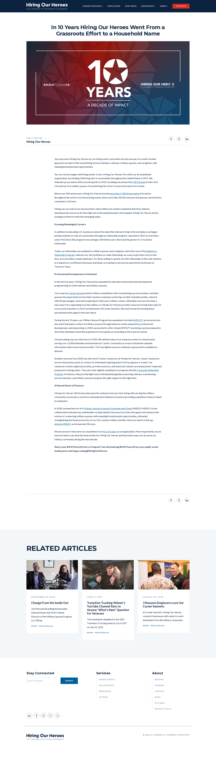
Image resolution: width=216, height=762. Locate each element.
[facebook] (36, 715)
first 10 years (109, 431)
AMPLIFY (138, 320)
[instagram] (43, 715)
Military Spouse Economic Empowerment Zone (107, 408)
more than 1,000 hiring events (124, 193)
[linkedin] (29, 715)
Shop (158, 697)
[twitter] (57, 715)
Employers (114, 6)
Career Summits (77, 293)
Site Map (160, 703)
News (163, 6)
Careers (159, 685)
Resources (147, 6)
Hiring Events (107, 679)
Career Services (91, 6)
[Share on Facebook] (171, 139)
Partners (131, 6)
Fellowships (106, 685)
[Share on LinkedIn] (187, 139)
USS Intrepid (139, 182)
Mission (159, 679)
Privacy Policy (163, 709)
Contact (160, 691)
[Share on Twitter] (179, 139)
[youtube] (50, 715)
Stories (103, 697)
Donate (181, 6)
